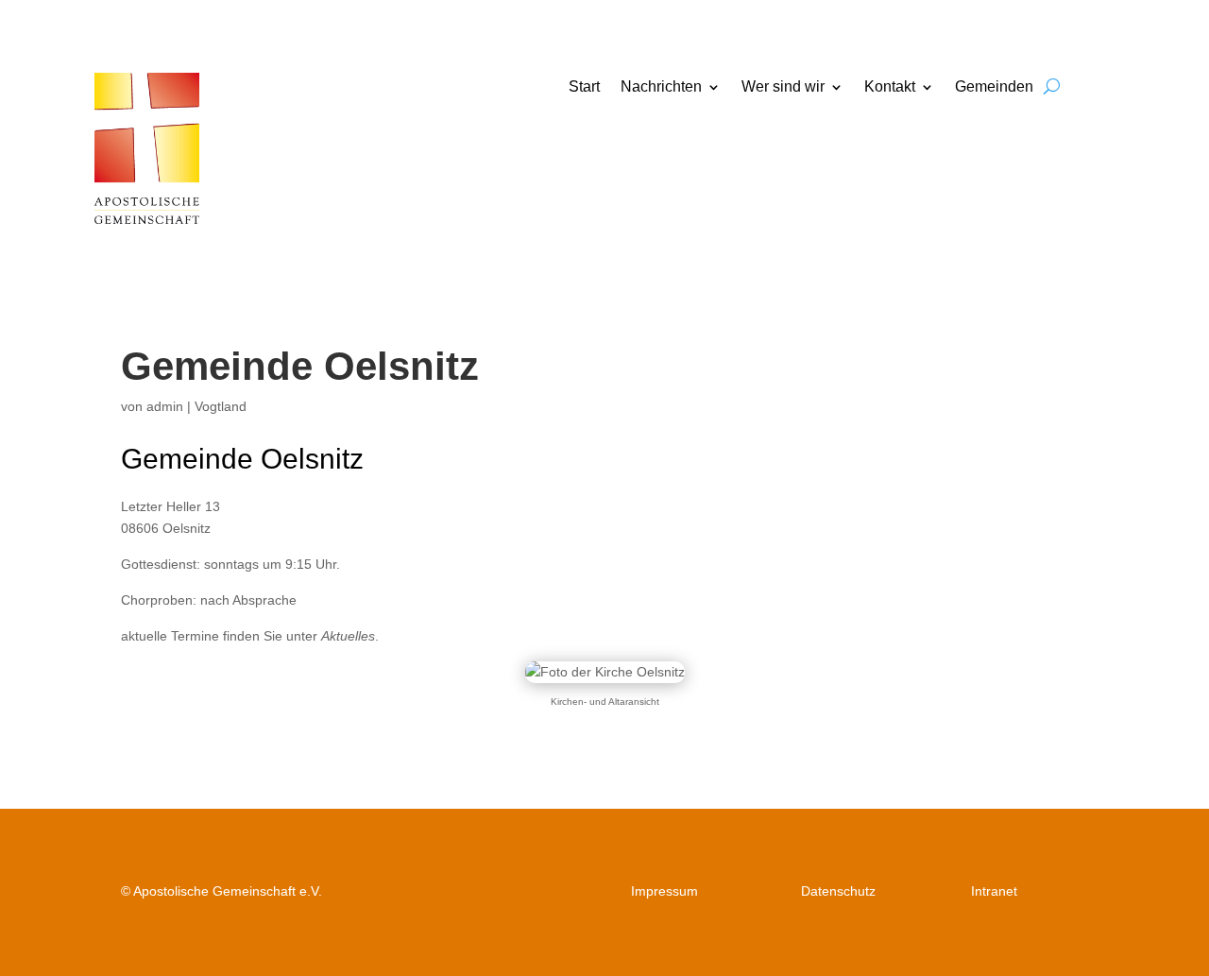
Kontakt (889, 87)
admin (164, 406)
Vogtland (221, 406)
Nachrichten (661, 87)
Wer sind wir (783, 87)
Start (584, 87)
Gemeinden (994, 87)
